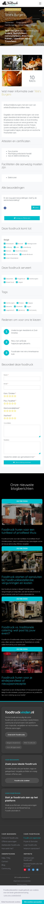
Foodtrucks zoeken (22, 781)
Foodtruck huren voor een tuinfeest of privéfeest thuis (19, 531)
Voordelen (7, 423)
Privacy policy (22, 884)
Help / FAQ (6, 858)
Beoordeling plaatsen (23, 462)
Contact (5, 861)
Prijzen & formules (31, 841)
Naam (6, 375)
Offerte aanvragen (9, 841)
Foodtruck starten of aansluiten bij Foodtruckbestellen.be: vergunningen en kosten (22, 580)
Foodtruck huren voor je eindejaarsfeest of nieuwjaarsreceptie (17, 680)
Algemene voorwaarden (22, 881)
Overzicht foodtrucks (16, 735)
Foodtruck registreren (32, 838)
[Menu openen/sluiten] (40, 3)
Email (6, 384)
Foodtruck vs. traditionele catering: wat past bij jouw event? (18, 630)
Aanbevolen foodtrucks (11, 845)
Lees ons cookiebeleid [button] (12, 895)
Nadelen (6, 440)
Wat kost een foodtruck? (29, 859)
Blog (3, 865)
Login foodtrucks (30, 845)
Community (6, 868)
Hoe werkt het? (7, 848)
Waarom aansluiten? (32, 848)
